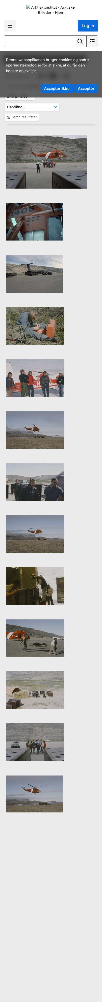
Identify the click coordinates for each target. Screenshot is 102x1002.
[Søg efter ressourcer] (80, 41)
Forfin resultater (24, 117)
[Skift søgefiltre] (92, 41)
